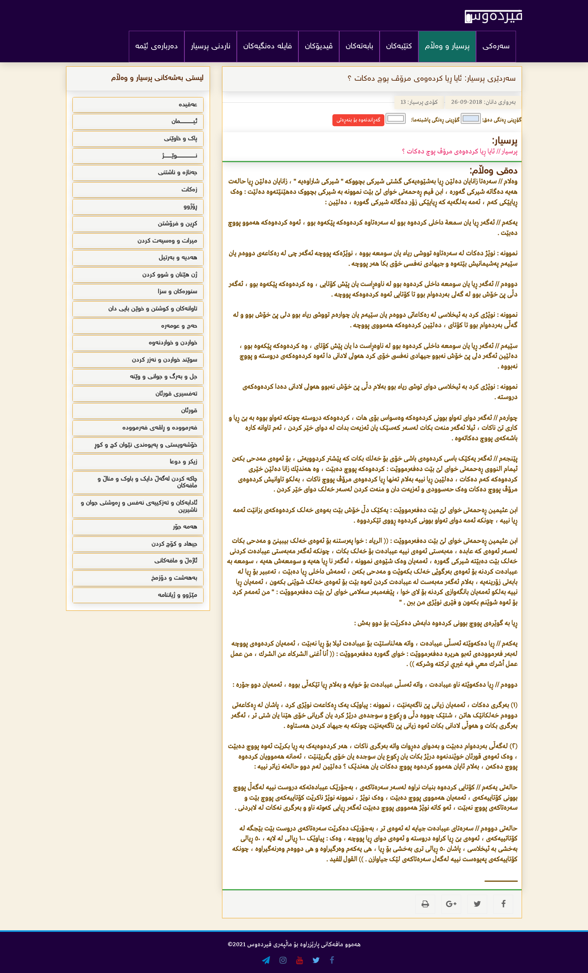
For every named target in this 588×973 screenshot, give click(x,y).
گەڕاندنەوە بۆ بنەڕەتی (358, 120)
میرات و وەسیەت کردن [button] (167, 241)
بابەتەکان (359, 46)
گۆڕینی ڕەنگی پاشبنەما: (435, 120)
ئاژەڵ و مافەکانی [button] (175, 561)
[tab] (138, 105)
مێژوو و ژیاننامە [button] (177, 595)
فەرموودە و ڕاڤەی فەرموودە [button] (159, 428)
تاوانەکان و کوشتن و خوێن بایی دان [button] (152, 309)
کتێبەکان (399, 46)
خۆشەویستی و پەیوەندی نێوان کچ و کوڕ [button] (145, 445)
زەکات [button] (189, 190)
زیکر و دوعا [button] (183, 462)
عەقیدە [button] (188, 104)
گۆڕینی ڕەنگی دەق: (502, 120)
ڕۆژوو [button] (190, 206)
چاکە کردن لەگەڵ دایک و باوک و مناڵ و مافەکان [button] (147, 483)
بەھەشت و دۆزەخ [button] (174, 578)
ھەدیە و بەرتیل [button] (178, 257)
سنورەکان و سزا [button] (177, 291)
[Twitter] (477, 904)
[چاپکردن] (425, 904)
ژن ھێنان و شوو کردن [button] (169, 275)
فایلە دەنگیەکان (267, 46)
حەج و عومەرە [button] (179, 326)
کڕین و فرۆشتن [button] (177, 223)
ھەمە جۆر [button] (185, 527)
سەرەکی (496, 46)
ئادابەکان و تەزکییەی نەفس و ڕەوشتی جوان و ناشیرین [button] (139, 506)
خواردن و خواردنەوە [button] (173, 343)
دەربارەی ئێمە (156, 46)
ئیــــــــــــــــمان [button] (184, 121)
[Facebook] (503, 904)
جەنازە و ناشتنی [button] (177, 172)
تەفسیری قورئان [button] (176, 394)
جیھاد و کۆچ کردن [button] (174, 544)
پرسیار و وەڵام (447, 46)
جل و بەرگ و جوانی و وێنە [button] (163, 376)
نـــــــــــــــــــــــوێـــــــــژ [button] (179, 156)
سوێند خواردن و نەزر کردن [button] (164, 360)
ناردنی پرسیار (210, 46)
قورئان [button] (189, 410)
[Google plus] (451, 904)
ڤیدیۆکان (319, 46)
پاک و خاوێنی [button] (180, 138)
